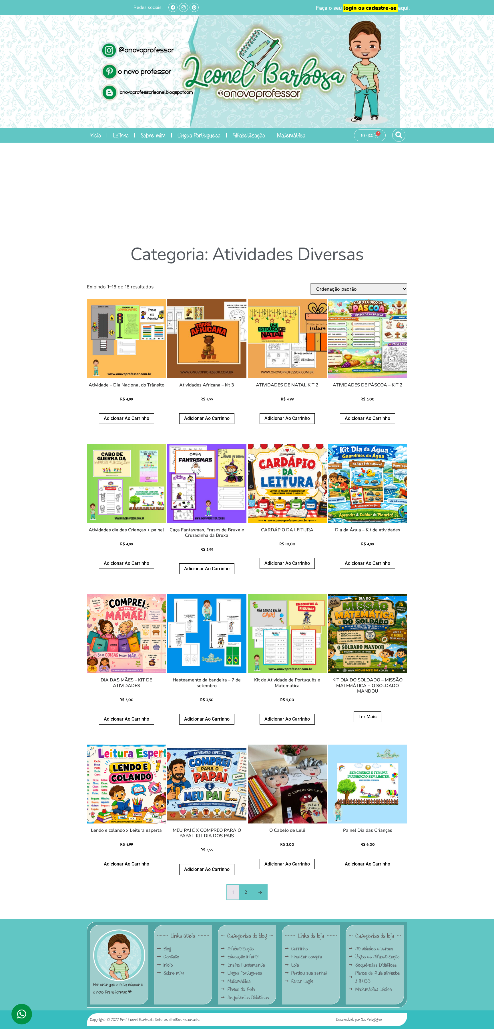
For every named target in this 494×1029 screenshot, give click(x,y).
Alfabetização (248, 135)
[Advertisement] (247, 185)
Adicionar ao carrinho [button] (126, 418)
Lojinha (121, 135)
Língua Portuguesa (199, 135)
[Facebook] (173, 7)
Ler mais (367, 716)
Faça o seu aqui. (363, 8)
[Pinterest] (194, 7)
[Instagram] (183, 7)
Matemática (291, 135)
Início (95, 135)
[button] (398, 135)
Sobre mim (153, 135)
